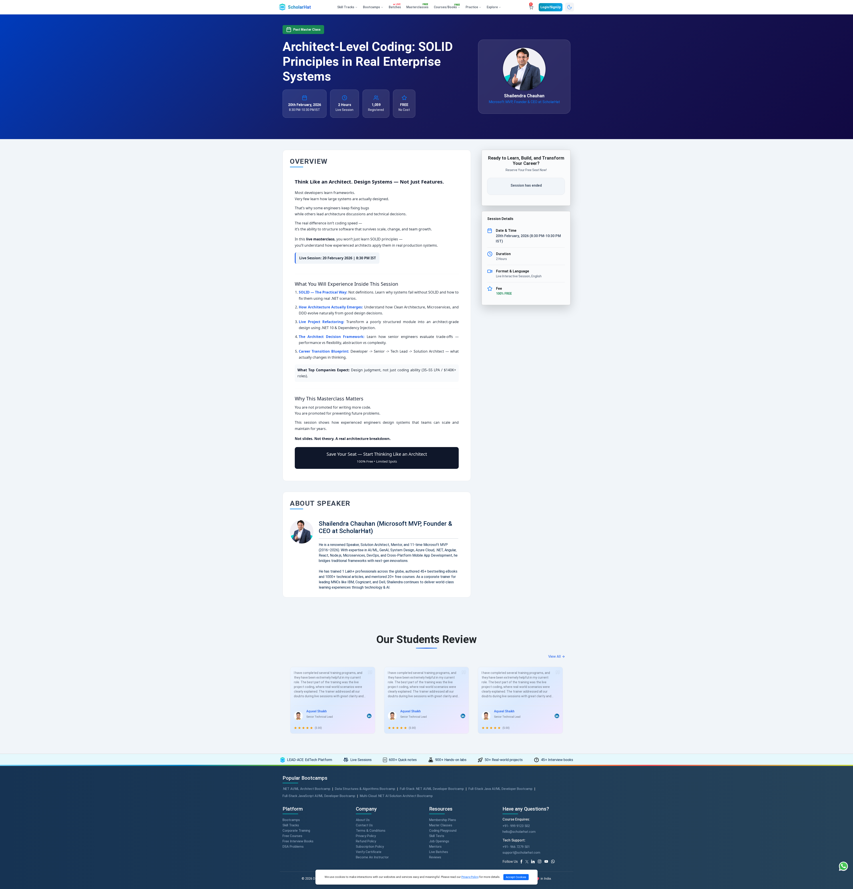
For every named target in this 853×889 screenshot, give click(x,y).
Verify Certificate (368, 852)
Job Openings (439, 841)
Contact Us (364, 825)
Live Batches (438, 852)
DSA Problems (293, 847)
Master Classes (440, 825)
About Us (363, 820)
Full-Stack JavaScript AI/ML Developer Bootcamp (319, 796)
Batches (395, 6)
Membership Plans (442, 820)
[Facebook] (522, 862)
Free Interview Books (298, 841)
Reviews (435, 857)
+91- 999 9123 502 (516, 826)
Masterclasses (417, 6)
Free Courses (292, 836)
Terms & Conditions (370, 831)
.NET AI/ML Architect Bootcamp (306, 789)
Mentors (435, 847)
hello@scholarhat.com (519, 832)
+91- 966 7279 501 (516, 847)
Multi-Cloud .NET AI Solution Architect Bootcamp (396, 796)
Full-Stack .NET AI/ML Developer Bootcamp (432, 789)
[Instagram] (541, 862)
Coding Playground (442, 831)
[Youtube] (547, 862)
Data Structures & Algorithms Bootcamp (365, 789)
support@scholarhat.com (521, 853)
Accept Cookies (516, 877)
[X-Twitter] (527, 862)
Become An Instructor (372, 857)
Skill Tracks (291, 825)
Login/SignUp (550, 7)
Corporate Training (296, 831)
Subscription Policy (370, 847)
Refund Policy (366, 841)
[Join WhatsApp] (554, 862)
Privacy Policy (366, 836)
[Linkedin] (534, 862)
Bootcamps (291, 820)
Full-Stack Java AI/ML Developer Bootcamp (500, 789)
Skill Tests (436, 836)
